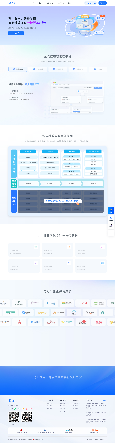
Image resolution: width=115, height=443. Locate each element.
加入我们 (49, 406)
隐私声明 (96, 439)
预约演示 (67, 384)
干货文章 (75, 408)
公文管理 (62, 411)
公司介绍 (49, 403)
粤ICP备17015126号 (39, 439)
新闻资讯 (49, 408)
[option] (18, 68)
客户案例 (75, 406)
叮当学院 (61, 3)
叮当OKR (62, 406)
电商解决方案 (76, 403)
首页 (26, 3)
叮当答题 (62, 408)
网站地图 (89, 439)
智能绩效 (62, 403)
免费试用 (46, 384)
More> (105, 400)
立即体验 (16, 33)
